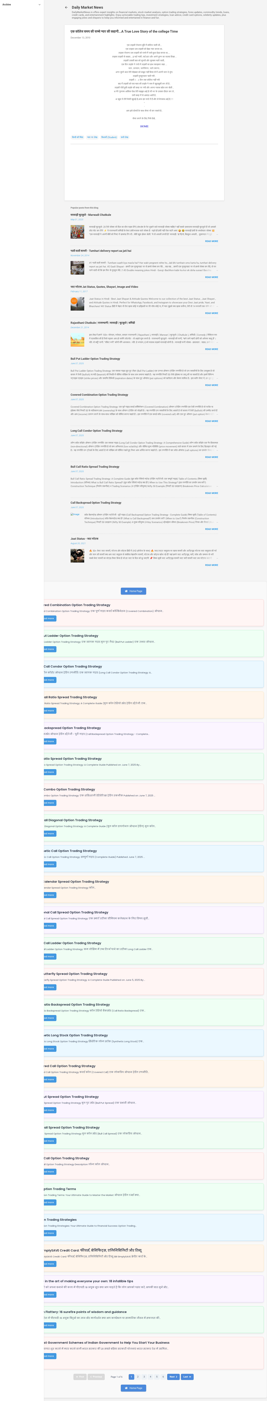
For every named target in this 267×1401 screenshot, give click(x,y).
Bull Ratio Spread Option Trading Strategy (68, 758)
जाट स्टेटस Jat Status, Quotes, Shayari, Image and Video (104, 286)
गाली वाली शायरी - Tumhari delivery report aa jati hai (101, 250)
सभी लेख (124, 137)
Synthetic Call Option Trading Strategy (66, 851)
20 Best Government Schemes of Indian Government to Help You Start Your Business (102, 1342)
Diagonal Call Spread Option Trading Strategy (71, 912)
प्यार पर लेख (92, 137)
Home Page (135, 591)
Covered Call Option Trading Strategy (65, 1066)
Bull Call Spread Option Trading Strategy (67, 1127)
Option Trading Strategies (56, 1220)
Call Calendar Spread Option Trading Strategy (72, 881)
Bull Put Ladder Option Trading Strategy (95, 358)
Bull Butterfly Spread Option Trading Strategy (71, 974)
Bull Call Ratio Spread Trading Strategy (95, 466)
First (81, 1376)
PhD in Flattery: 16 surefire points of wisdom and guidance (81, 1312)
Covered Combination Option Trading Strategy (99, 394)
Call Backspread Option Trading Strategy (96, 502)
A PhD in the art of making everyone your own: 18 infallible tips (84, 1281)
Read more (211, 241)
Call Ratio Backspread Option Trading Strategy (72, 1004)
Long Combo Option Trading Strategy (65, 789)
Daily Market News (87, 7)
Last (185, 1376)
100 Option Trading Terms (55, 1189)
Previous (97, 1376)
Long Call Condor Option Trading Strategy (96, 430)
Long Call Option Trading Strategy (62, 1158)
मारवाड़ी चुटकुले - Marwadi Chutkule (91, 214)
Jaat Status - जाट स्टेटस (84, 538)
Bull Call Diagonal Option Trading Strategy (68, 820)
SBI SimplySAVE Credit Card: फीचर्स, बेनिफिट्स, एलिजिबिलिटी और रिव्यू (88, 1250)
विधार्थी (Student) (109, 137)
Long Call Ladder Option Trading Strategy (68, 943)
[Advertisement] (236, 71)
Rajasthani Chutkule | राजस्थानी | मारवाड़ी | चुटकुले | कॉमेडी (103, 322)
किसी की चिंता (77, 137)
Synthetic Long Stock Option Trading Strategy (71, 1035)
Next (172, 1376)
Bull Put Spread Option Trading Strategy (67, 1097)
